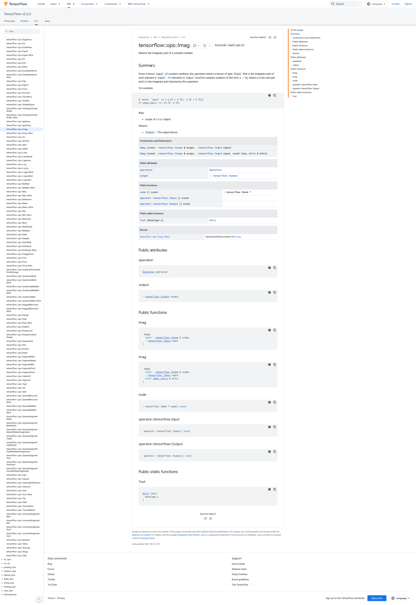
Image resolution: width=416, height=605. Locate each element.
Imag (143, 147)
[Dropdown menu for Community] (121, 4)
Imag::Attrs (249, 153)
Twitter (51, 579)
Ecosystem (87, 3)
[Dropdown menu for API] (74, 4)
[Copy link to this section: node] (150, 395)
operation (146, 169)
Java (47, 20)
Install (41, 3)
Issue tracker (238, 564)
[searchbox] (22, 31)
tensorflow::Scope (171, 147)
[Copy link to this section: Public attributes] (171, 250)
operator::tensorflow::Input (159, 198)
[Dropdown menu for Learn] (60, 4)
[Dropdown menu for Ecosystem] (98, 4)
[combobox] (346, 4)
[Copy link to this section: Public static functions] (182, 472)
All (170, 77)
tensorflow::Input (211, 147)
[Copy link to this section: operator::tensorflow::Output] (186, 444)
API (69, 3)
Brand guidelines (240, 579)
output (144, 175)
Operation (215, 169)
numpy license (148, 538)
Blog (50, 564)
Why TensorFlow (137, 3)
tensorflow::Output (225, 175)
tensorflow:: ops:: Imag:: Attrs (154, 236)
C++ (36, 20)
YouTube (52, 584)
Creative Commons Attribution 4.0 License (220, 531)
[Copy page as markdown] (205, 45)
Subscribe (377, 598)
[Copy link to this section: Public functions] (171, 313)
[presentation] (244, 78)
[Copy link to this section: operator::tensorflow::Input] (183, 420)
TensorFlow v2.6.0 (17, 14)
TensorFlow (144, 37)
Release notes (239, 569)
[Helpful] (270, 37)
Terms (51, 598)
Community (110, 3)
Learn (53, 3)
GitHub (396, 3)
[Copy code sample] (274, 95)
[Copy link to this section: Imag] (150, 323)
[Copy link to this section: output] (153, 285)
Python (24, 20)
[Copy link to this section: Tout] (149, 482)
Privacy (61, 598)
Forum (51, 569)
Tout (143, 220)
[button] (21, 559)
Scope (160, 119)
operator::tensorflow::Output (159, 203)
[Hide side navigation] (39, 599)
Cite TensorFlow (240, 584)
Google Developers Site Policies (184, 535)
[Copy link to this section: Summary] (159, 66)
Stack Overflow (239, 574)
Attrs (212, 220)
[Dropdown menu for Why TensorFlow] (149, 4)
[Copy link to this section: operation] (157, 260)
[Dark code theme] (269, 95)
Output (151, 132)
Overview (9, 20)
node (143, 192)
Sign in (408, 4)
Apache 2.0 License (141, 535)
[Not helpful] (275, 37)
